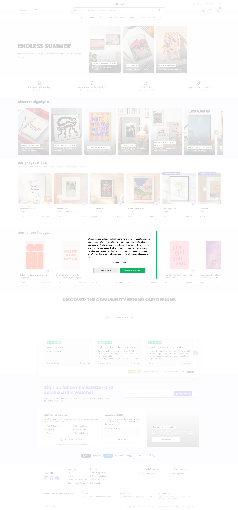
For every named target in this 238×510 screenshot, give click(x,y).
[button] (119, 262)
